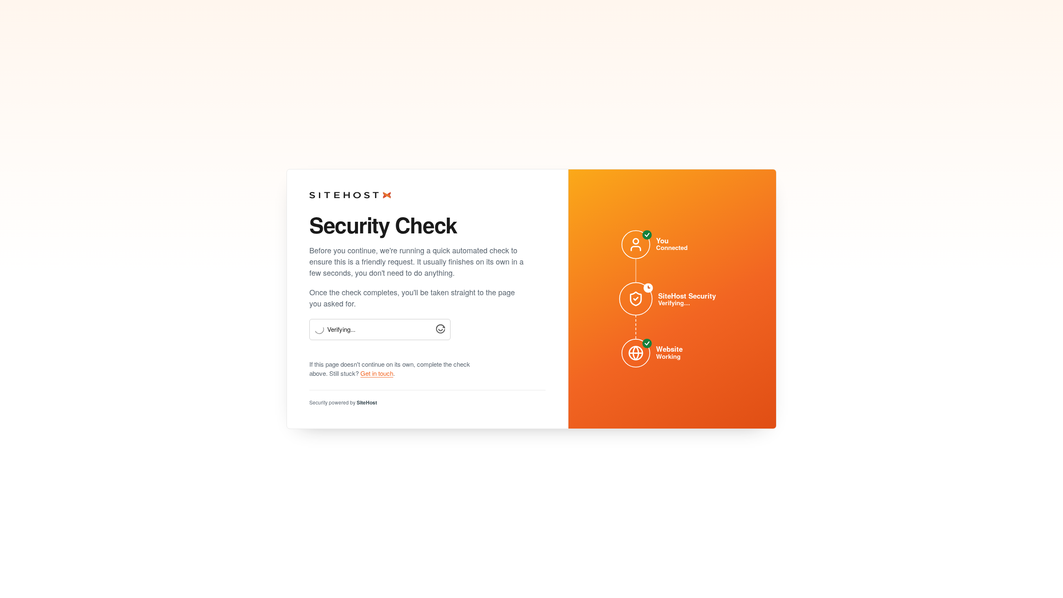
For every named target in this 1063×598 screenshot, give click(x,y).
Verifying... (341, 329)
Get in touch (376, 373)
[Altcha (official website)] (440, 330)
